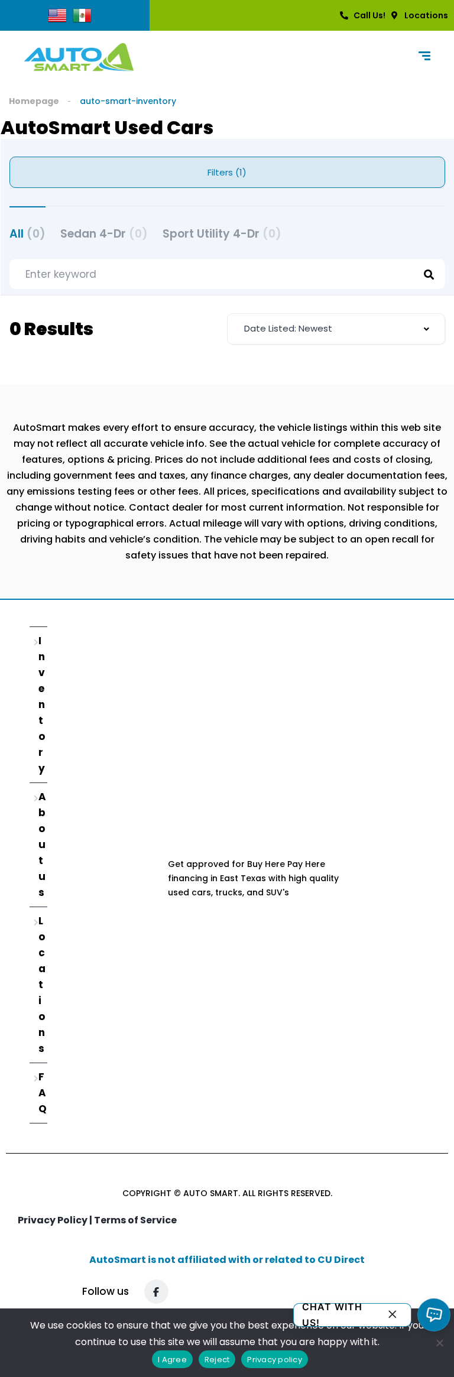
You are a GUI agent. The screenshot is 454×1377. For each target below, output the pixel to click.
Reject (217, 1359)
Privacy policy (274, 1359)
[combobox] (336, 329)
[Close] (392, 1315)
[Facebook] (156, 1291)
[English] (57, 15)
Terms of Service (135, 1220)
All (27, 234)
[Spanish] (82, 15)
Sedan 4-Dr (104, 234)
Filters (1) (227, 172)
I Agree (172, 1359)
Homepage (34, 101)
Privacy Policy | (56, 1220)
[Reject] (439, 1343)
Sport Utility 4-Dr (222, 234)
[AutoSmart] (79, 57)
